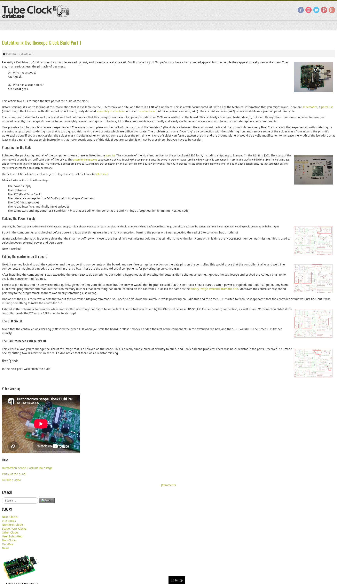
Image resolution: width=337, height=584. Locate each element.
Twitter (316, 10)
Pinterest (324, 10)
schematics (310, 107)
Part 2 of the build (14, 474)
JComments (168, 485)
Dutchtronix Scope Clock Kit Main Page (27, 468)
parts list (327, 107)
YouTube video (11, 480)
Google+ (332, 10)
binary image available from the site (214, 288)
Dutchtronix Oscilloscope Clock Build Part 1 (41, 42)
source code (147, 111)
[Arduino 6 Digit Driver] (21, 573)
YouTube (308, 10)
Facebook (301, 10)
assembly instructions (111, 111)
